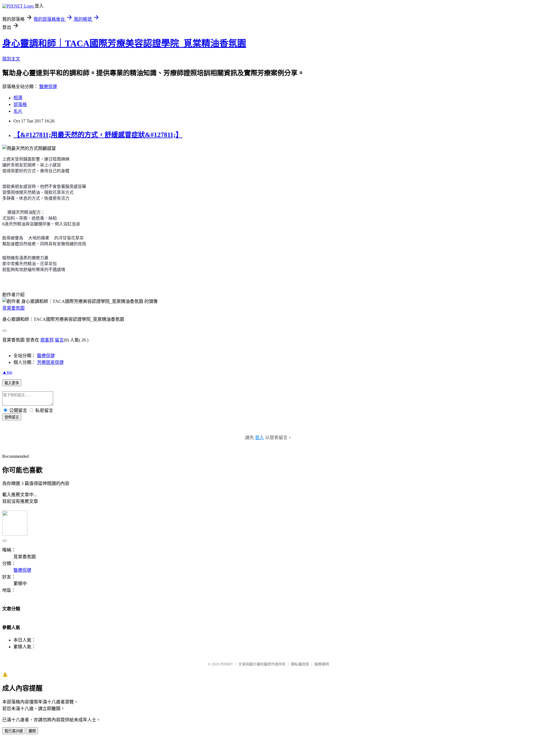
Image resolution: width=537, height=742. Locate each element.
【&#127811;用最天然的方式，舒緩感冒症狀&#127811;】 (97, 134)
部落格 (20, 104)
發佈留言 (11, 417)
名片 (17, 111)
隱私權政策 (300, 664)
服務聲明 (321, 664)
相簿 (17, 97)
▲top (7, 372)
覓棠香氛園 (13, 308)
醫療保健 (48, 86)
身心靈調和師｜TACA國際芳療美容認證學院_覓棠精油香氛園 (124, 43)
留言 (59, 340)
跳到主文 (11, 58)
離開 (32, 731)
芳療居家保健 (50, 362)
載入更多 (11, 383)
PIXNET (226, 664)
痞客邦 (47, 340)
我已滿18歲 (13, 731)
